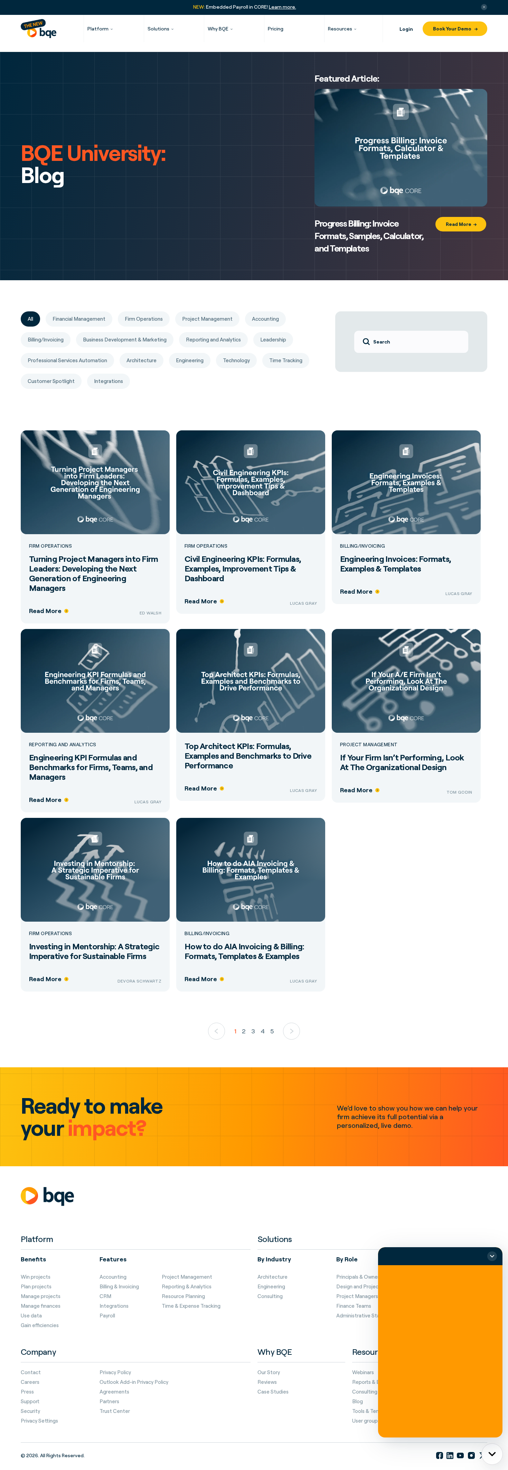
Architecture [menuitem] (272, 1277)
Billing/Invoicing (362, 546)
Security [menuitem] (30, 1411)
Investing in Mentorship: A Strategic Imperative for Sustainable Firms (94, 951)
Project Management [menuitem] (187, 1277)
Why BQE (218, 28)
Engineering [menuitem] (271, 1287)
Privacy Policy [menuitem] (115, 1372)
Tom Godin (459, 792)
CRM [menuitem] (105, 1296)
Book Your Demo (452, 28)
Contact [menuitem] (31, 1372)
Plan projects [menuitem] (36, 1287)
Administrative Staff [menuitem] (360, 1316)
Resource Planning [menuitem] (183, 1296)
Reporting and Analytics (62, 744)
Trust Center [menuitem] (115, 1411)
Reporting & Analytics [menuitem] (186, 1287)
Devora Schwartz (139, 981)
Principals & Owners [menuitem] (359, 1277)
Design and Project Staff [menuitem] (365, 1287)
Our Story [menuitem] (268, 1372)
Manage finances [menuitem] (40, 1306)
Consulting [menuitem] (270, 1296)
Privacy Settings (39, 1421)
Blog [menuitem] (357, 1401)
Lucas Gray (303, 603)
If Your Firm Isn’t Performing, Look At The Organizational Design (402, 762)
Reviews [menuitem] (267, 1382)
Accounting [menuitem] (113, 1277)
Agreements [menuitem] (114, 1392)
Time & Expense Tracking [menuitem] (191, 1306)
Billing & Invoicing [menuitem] (119, 1287)
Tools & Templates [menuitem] (373, 1411)
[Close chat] (492, 1256)
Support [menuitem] (30, 1401)
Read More (458, 224)
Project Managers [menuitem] (357, 1296)
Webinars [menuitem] (363, 1372)
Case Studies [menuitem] (273, 1392)
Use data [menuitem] (31, 1316)
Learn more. (282, 7)
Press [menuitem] (27, 1392)
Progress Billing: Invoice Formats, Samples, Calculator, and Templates (368, 236)
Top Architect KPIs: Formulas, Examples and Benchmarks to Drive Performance (248, 755)
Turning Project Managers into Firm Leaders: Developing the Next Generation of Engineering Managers (93, 573)
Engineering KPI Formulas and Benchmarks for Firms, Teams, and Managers (91, 767)
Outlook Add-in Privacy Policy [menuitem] (134, 1382)
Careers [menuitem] (30, 1382)
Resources (340, 28)
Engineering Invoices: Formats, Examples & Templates (395, 564)
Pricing (275, 28)
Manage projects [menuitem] (40, 1296)
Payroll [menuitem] (107, 1316)
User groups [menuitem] (366, 1421)
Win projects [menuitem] (35, 1277)
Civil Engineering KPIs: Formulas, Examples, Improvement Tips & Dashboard (243, 568)
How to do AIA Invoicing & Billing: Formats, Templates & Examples (244, 951)
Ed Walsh (150, 612)
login (406, 29)
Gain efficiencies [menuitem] (40, 1325)
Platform (98, 28)
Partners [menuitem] (109, 1401)
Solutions (158, 28)
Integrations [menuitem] (114, 1306)
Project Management (369, 744)
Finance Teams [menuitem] (353, 1306)
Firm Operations (50, 546)
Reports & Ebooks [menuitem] (373, 1382)
